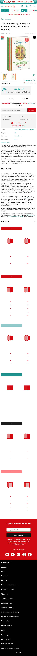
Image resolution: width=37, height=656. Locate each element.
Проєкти (4, 580)
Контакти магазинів (7, 589)
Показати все (5, 142)
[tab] (18, 168)
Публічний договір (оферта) (10, 616)
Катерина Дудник (29, 129)
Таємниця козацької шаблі (15, 216)
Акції (3, 630)
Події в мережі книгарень (9, 584)
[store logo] (11, 6)
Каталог (5, 11)
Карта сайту (5, 621)
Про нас (4, 567)
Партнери (4, 576)
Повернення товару (7, 603)
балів (32, 103)
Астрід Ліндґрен (19, 129)
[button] (5, 76)
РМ (15, 133)
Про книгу (6, 168)
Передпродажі (6, 639)
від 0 (21, 116)
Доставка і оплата (7, 598)
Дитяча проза (6, 19)
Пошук (16, 11)
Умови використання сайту (10, 612)
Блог (2, 571)
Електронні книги (7, 643)
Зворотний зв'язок (7, 607)
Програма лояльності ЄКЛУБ (11, 648)
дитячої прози (30, 215)
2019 (15, 139)
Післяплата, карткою (25, 119)
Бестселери (5, 635)
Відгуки (5, 221)
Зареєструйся (6, 103)
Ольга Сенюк (18, 136)
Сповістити (31, 110)
